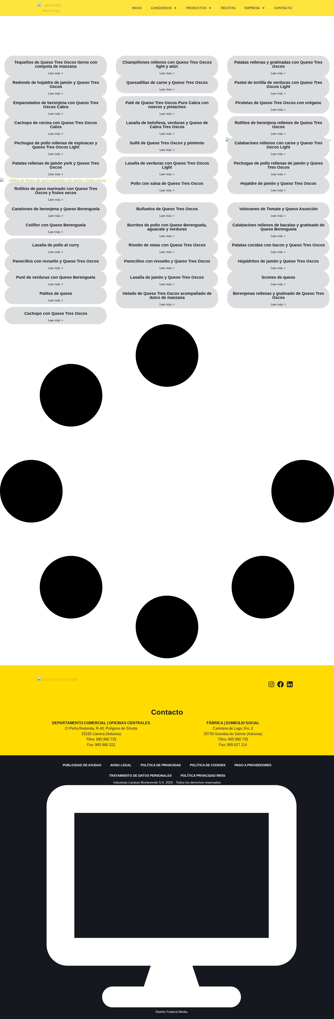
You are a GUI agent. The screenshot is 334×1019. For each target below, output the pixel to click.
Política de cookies (207, 765)
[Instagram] (271, 684)
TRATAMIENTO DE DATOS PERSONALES (140, 775)
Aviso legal (121, 765)
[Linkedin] (290, 684)
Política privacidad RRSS (203, 775)
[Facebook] (280, 684)
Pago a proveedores (252, 765)
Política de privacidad (161, 765)
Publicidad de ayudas (82, 765)
